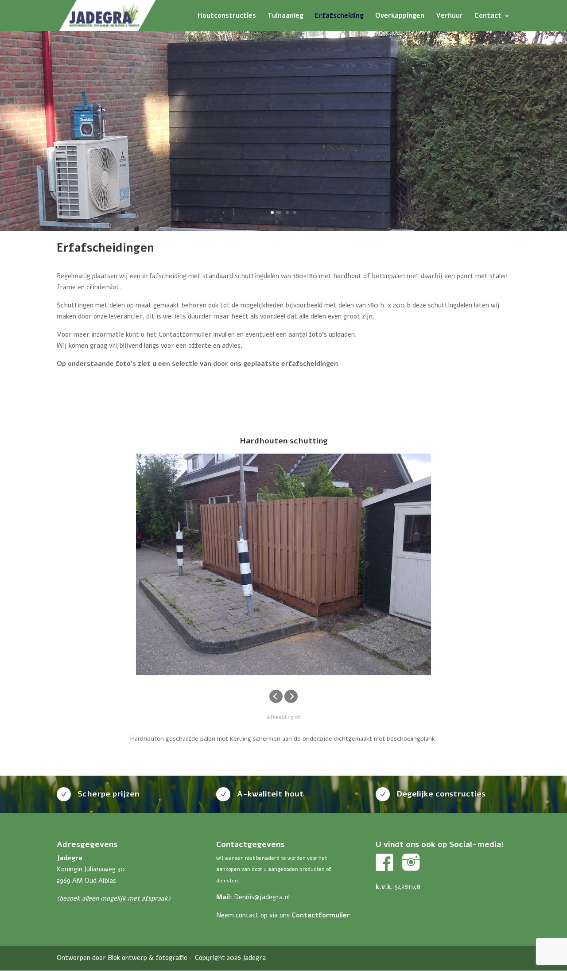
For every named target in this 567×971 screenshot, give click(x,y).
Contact (487, 16)
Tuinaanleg (285, 16)
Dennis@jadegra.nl (262, 897)
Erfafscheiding (339, 16)
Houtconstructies (227, 16)
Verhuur (449, 16)
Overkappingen (399, 16)
